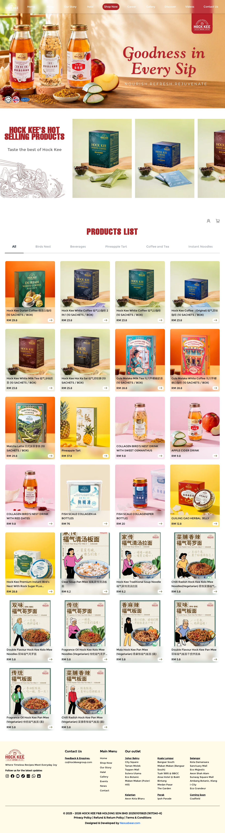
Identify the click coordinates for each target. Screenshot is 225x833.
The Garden (164, 788)
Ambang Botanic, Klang (203, 780)
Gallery (150, 6)
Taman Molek (133, 765)
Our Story (70, 6)
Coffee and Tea (157, 246)
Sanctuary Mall (198, 765)
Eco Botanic (132, 777)
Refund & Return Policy (109, 817)
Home (31, 6)
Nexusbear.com (130, 823)
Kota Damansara (199, 762)
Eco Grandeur (198, 788)
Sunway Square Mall (202, 777)
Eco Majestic (197, 769)
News (103, 785)
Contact (104, 790)
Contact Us (211, 6)
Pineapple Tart (116, 246)
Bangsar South (165, 762)
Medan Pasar (165, 784)
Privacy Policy (83, 817)
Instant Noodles (200, 246)
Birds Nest (43, 246)
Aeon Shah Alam (199, 773)
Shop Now (106, 762)
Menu (50, 6)
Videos (189, 6)
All (14, 247)
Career (131, 6)
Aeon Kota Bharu (135, 798)
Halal (90, 6)
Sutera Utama (133, 773)
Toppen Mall (132, 769)
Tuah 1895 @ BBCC (168, 773)
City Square (132, 762)
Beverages (78, 246)
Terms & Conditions (138, 817)
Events (104, 781)
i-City (193, 784)
